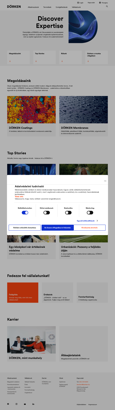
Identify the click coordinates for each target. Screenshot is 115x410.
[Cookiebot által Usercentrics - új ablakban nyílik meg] (96, 181)
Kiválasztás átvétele (90, 228)
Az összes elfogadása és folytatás (57, 228)
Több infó (19, 196)
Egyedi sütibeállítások (86, 221)
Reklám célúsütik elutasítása (24, 228)
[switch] (46, 212)
